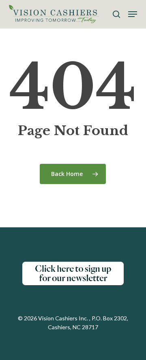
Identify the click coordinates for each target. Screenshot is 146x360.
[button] (132, 14)
